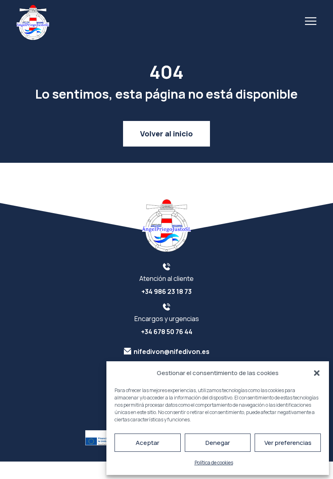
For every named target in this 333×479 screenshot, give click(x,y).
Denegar (217, 442)
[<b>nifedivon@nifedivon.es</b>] (127, 351)
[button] (317, 373)
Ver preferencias (287, 442)
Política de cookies (214, 462)
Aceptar (147, 442)
